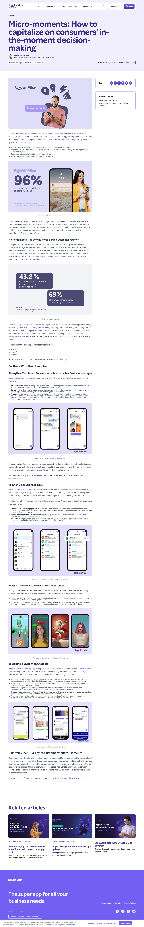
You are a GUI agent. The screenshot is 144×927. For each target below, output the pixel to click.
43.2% (57, 247)
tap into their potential (61, 778)
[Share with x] (122, 83)
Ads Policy (117, 903)
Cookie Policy (70, 925)
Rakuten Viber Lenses (49, 590)
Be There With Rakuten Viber (108, 100)
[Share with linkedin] (115, 83)
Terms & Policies (130, 903)
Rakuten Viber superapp (26, 668)
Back (12, 15)
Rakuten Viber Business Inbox (20, 489)
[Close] (140, 923)
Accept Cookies (126, 923)
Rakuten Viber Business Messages (22, 378)
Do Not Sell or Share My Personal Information (25, 916)
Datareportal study (16, 336)
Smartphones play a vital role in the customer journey (31, 324)
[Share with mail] (126, 83)
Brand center (106, 903)
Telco (63, 6)
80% (57, 330)
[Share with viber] (111, 83)
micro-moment (62, 139)
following (27, 142)
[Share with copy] (130, 83)
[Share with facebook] (119, 83)
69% (34, 250)
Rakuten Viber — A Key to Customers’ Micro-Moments (113, 105)
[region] (72, 923)
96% (69, 136)
